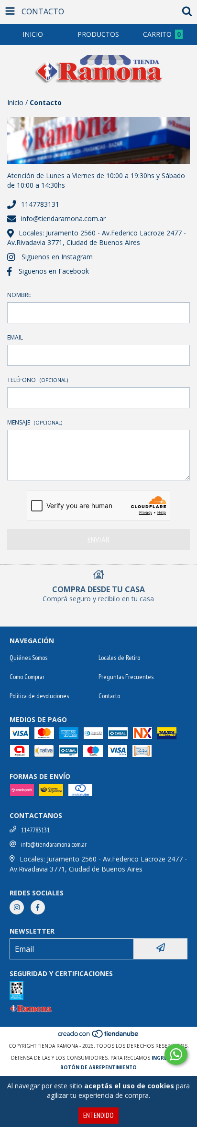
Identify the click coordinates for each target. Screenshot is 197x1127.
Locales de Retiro (119, 657)
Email (15, 337)
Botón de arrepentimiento (98, 1067)
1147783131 (40, 204)
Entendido (98, 1115)
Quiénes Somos (28, 657)
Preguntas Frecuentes (125, 676)
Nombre (19, 295)
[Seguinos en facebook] (38, 907)
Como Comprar (27, 676)
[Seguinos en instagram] (17, 907)
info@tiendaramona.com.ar (63, 218)
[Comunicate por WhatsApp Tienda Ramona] (175, 1054)
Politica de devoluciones (39, 695)
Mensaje (34, 422)
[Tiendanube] (99, 1036)
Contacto (109, 695)
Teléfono (37, 380)
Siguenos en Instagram (57, 256)
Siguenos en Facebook (54, 271)
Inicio (15, 102)
